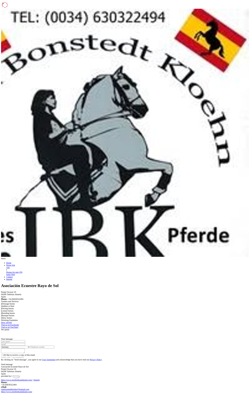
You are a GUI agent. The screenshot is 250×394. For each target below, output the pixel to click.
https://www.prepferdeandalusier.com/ (16, 380)
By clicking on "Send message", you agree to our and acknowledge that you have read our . (51, 360)
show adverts (6, 322)
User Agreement (48, 360)
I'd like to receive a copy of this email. (19, 355)
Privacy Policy (96, 360)
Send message (7, 364)
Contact (9, 277)
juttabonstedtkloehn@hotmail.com (15, 389)
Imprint (9, 279)
